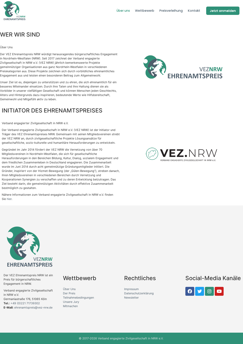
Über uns (123, 11)
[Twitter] (199, 291)
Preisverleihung (171, 11)
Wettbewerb (144, 11)
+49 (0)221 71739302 (25, 303)
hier (9, 199)
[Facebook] (189, 291)
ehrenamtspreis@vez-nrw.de (33, 307)
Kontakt (194, 11)
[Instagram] (209, 291)
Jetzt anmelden (223, 11)
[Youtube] (219, 291)
